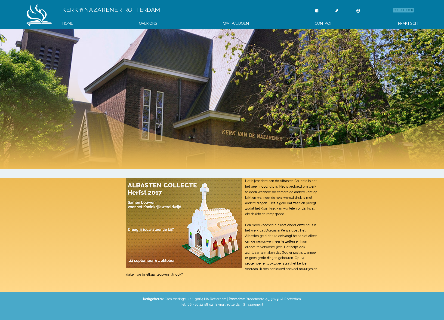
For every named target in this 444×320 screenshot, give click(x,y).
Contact (323, 23)
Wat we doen (236, 23)
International (370, 11)
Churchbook (403, 10)
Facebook (325, 11)
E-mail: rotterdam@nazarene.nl (239, 304)
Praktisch (407, 23)
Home (67, 23)
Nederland (346, 11)
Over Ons (148, 23)
